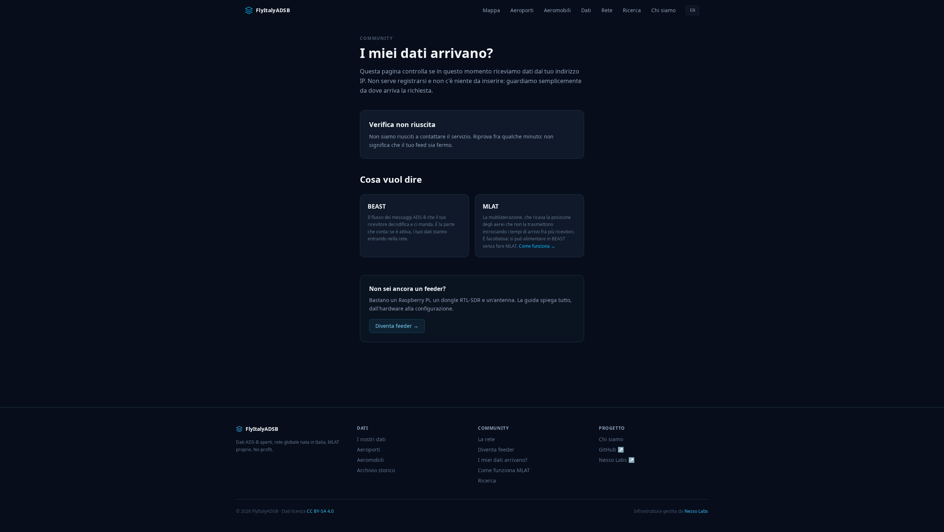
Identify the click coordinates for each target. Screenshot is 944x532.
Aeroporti (522, 10)
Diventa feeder (496, 449)
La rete (486, 439)
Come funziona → (537, 246)
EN (692, 10)
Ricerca (632, 10)
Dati (586, 10)
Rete (606, 10)
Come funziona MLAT (504, 470)
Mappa (491, 10)
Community (376, 38)
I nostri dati (371, 439)
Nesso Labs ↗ (617, 459)
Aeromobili (557, 10)
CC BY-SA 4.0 (320, 511)
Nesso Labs (696, 511)
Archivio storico (376, 470)
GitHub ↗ (611, 449)
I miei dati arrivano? (502, 459)
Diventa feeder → (397, 325)
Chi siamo (663, 10)
